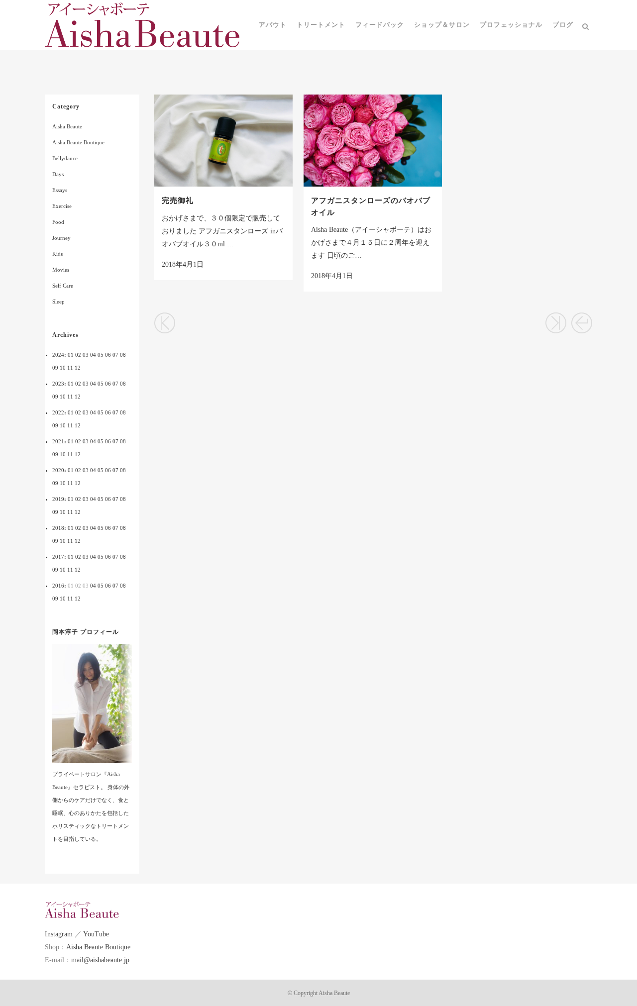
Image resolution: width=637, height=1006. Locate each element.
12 (78, 368)
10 (63, 368)
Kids (57, 254)
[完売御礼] (223, 141)
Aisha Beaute (67, 126)
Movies (60, 270)
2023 (58, 384)
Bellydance (65, 158)
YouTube (96, 934)
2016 (58, 586)
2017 (58, 557)
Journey (61, 238)
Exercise (62, 206)
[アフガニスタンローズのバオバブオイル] (373, 141)
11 (70, 368)
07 (115, 355)
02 (78, 355)
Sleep (58, 301)
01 (71, 355)
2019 (58, 499)
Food (58, 222)
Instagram (59, 934)
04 (93, 355)
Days (58, 174)
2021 (58, 441)
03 (86, 355)
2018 (58, 528)
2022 (58, 412)
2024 (58, 355)
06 (108, 355)
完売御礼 (178, 200)
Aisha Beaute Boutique (78, 142)
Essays (59, 190)
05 (101, 355)
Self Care (62, 286)
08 (123, 355)
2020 (58, 470)
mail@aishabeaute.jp (100, 960)
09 (55, 368)
